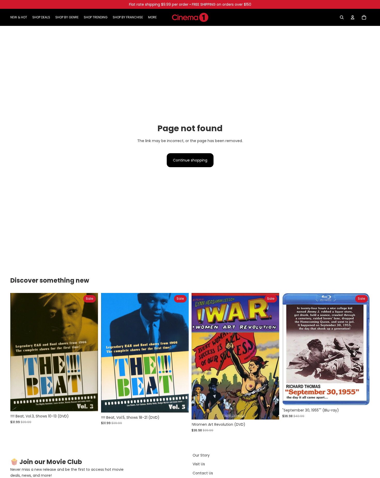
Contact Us (203, 473)
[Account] (352, 17)
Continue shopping (190, 160)
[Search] (341, 17)
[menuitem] (152, 17)
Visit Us (199, 464)
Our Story (201, 455)
